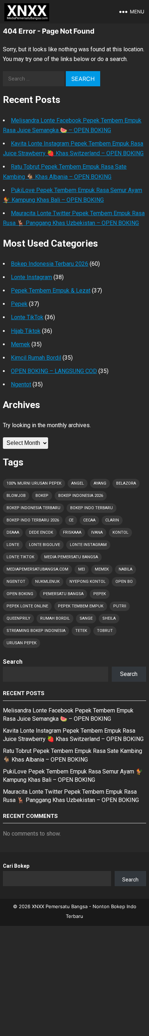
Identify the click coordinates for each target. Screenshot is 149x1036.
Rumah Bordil (55, 618)
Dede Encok (41, 532)
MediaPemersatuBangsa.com (37, 569)
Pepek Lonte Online (27, 606)
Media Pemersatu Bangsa (71, 557)
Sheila (109, 618)
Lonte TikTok (27, 317)
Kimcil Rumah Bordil (36, 357)
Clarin (112, 520)
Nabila (125, 569)
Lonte (13, 544)
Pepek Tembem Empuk (80, 606)
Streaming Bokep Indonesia (36, 630)
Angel (77, 483)
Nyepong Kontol (87, 581)
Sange (86, 618)
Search (12, 661)
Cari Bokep (16, 866)
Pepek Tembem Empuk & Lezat (50, 290)
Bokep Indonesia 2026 (80, 495)
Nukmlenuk (47, 581)
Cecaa (89, 520)
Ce (71, 520)
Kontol (120, 532)
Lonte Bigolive (44, 544)
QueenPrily (18, 618)
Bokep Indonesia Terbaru (33, 508)
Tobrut (105, 630)
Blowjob (16, 495)
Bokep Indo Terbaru (91, 508)
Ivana (97, 532)
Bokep (41, 495)
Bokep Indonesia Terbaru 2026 (49, 263)
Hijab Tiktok (26, 331)
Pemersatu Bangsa (63, 593)
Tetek (81, 630)
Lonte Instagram (31, 277)
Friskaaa (72, 532)
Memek (20, 344)
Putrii (119, 606)
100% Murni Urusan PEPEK (34, 483)
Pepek (19, 303)
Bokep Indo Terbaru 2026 (33, 520)
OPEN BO (124, 581)
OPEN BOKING (20, 593)
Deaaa (13, 532)
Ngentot (21, 384)
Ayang (100, 483)
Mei (81, 569)
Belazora (126, 483)
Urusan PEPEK (22, 643)
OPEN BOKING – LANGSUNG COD (54, 371)
